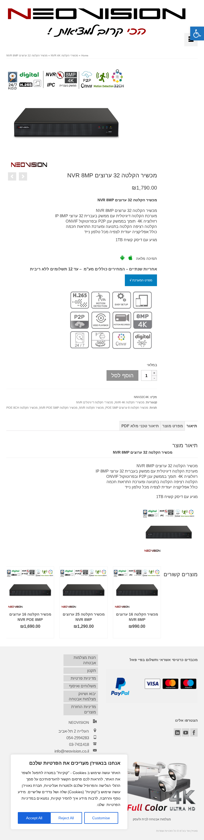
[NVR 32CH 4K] (66, 116)
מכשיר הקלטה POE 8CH (22, 407)
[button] (197, 33)
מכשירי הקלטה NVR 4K (129, 402)
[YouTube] (185, 732)
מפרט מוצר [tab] (172, 426)
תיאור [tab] (191, 426)
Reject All (66, 818)
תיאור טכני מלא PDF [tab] (140, 426)
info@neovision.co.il (71, 751)
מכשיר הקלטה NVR (91, 407)
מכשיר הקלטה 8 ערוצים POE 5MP (126, 407)
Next (193, 602)
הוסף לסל (122, 375)
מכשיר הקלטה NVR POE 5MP (58, 407)
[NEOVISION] (96, 22)
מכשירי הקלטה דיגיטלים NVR (94, 402)
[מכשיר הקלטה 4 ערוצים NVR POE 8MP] (23, 176)
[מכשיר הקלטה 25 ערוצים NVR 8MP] (12, 176)
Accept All (34, 818)
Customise (101, 818)
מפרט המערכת (141, 280)
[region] (69, 791)
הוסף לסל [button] (137, 634)
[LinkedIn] (177, 732)
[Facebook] (194, 732)
